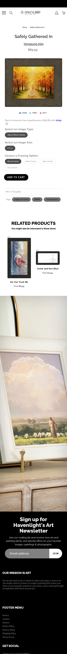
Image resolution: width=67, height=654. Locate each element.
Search (5, 615)
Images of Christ (21, 199)
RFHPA (37, 199)
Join (56, 553)
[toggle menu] (4, 12)
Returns (5, 623)
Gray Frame (12, 168)
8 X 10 (10, 148)
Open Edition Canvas (16, 135)
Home (24, 27)
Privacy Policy (8, 630)
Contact (6, 619)
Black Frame (48, 161)
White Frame (30, 161)
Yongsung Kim (34, 44)
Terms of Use (8, 637)
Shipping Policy (9, 633)
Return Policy (8, 626)
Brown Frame (13, 161)
